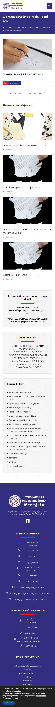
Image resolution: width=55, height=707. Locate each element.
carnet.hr (13, 458)
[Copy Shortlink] (44, 93)
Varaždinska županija (18, 453)
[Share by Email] (35, 93)
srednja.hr (13, 462)
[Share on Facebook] (10, 93)
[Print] (39, 93)
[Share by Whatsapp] (25, 93)
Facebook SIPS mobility (19, 412)
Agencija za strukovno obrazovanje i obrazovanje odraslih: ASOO (25, 429)
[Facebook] (27, 521)
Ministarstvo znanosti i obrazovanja (24, 442)
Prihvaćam (8, 703)
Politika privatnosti (10, 698)
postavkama (41, 696)
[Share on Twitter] (15, 93)
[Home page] (3, 27)
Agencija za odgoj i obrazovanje (23, 424)
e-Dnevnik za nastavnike (20, 392)
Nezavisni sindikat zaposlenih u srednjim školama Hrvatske (27, 448)
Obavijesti (14, 83)
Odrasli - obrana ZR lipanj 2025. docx (23, 74)
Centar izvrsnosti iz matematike (23, 420)
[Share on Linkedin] (20, 93)
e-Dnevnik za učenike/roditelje (22, 416)
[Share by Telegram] (30, 93)
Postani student (16, 466)
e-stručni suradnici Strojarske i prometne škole (27, 397)
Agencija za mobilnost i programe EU (25, 403)
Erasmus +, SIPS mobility (20, 407)
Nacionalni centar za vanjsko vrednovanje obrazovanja (27, 436)
